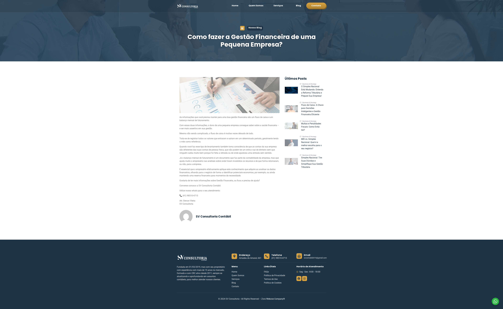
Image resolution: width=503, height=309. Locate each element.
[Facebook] (298, 278)
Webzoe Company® (275, 299)
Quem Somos (256, 5)
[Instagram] (304, 278)
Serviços (278, 5)
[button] (279, 6)
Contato (316, 5)
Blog (298, 5)
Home (235, 5)
